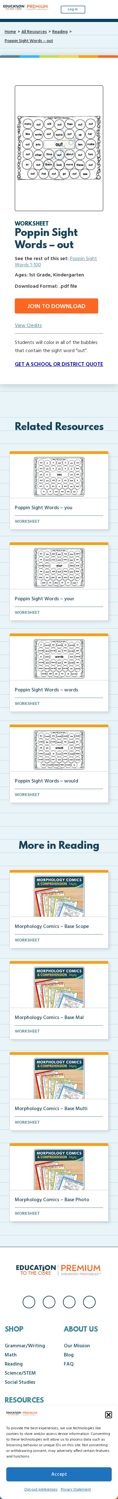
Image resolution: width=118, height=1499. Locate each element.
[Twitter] (69, 1302)
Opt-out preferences (41, 1489)
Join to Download (56, 307)
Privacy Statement (76, 1489)
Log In (73, 9)
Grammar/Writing (25, 1346)
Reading (60, 31)
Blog (69, 1355)
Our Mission (77, 1346)
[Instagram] (49, 1302)
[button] (108, 1415)
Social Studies (20, 1382)
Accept (59, 1474)
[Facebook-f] (29, 1302)
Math (11, 1355)
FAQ (69, 1364)
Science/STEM (20, 1373)
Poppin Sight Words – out (29, 41)
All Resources (34, 31)
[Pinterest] (89, 1302)
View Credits (28, 326)
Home (10, 31)
